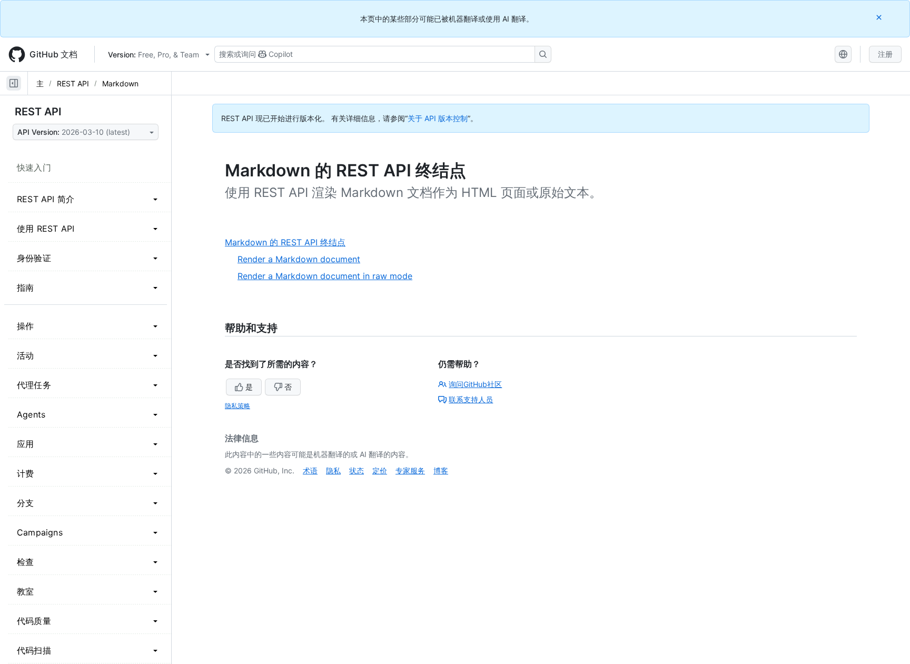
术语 (310, 470)
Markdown (120, 83)
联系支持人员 (471, 399)
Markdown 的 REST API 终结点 (289, 242)
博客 (440, 470)
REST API (73, 83)
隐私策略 (237, 406)
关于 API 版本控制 (438, 118)
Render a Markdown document (299, 259)
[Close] (880, 17)
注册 (885, 53)
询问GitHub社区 (475, 384)
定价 (379, 470)
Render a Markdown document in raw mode (325, 276)
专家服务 (410, 470)
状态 (356, 470)
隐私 (333, 470)
